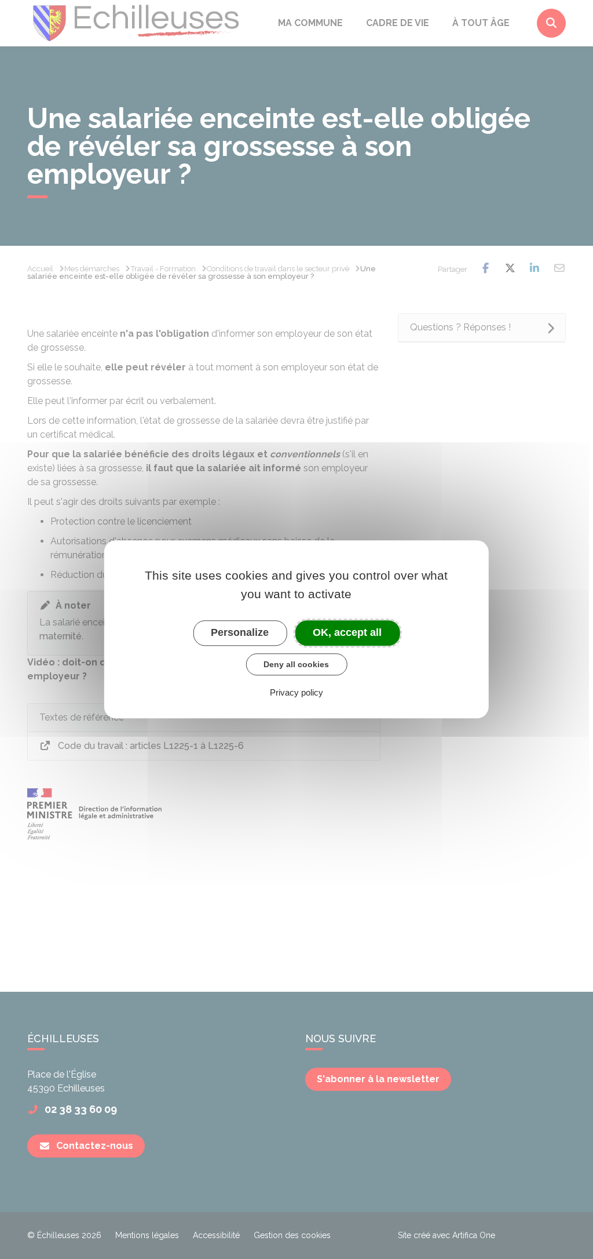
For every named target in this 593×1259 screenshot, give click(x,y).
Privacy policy (296, 693)
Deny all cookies (296, 664)
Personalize (240, 632)
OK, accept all (347, 632)
